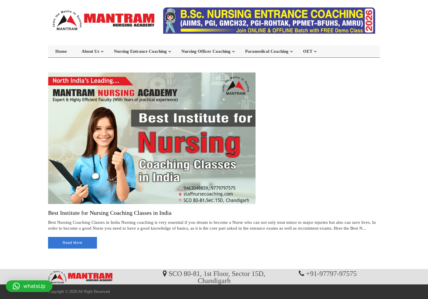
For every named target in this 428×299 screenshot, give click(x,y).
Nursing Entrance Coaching (140, 51)
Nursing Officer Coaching (206, 51)
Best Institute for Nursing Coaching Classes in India (109, 213)
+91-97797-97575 (331, 273)
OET (307, 51)
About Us (90, 51)
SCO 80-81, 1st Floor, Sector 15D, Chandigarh (217, 277)
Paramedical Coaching (267, 51)
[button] (29, 286)
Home (61, 51)
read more (72, 242)
